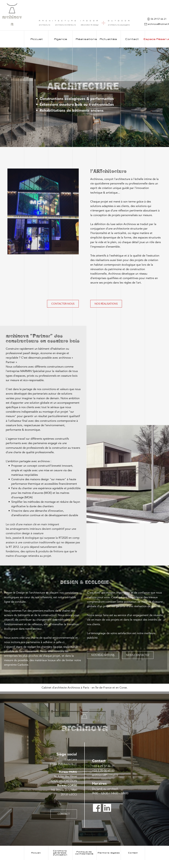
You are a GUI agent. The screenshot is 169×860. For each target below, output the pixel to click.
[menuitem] (37, 39)
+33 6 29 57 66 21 (103, 766)
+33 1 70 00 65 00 (103, 771)
